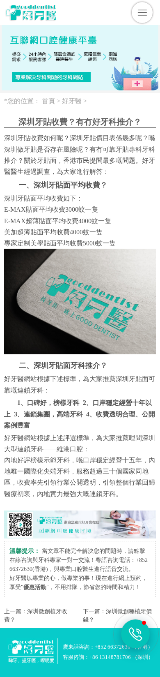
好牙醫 (72, 101)
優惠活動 (34, 587)
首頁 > (52, 101)
